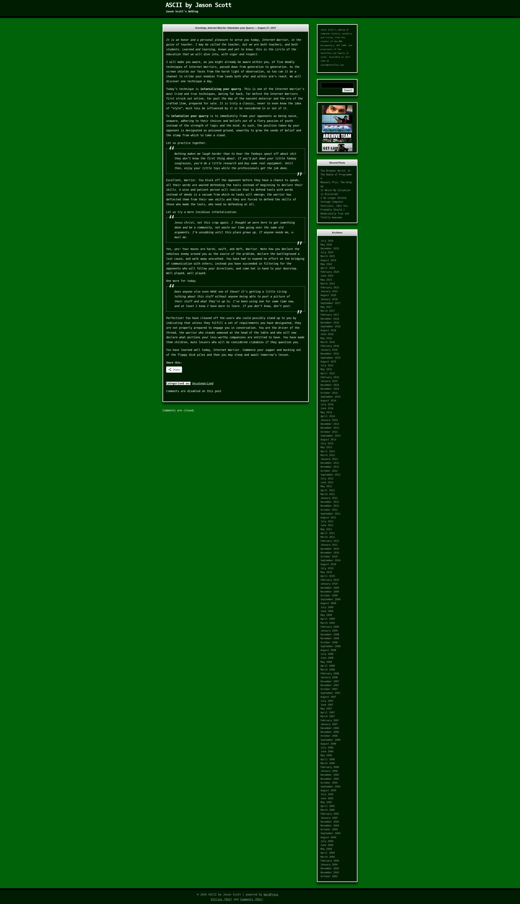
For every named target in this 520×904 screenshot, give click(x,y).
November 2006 (330, 732)
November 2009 (330, 591)
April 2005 (328, 806)
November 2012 (330, 466)
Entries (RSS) (221, 899)
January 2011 (329, 544)
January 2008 (329, 677)
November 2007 (330, 685)
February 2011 (330, 541)
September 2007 (330, 693)
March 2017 (328, 310)
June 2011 (327, 525)
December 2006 (330, 728)
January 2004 (329, 864)
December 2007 (330, 681)
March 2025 (328, 256)
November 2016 (330, 322)
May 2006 (326, 755)
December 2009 (330, 587)
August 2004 (328, 837)
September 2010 (330, 560)
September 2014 (330, 396)
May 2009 (326, 615)
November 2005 (330, 778)
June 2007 (327, 704)
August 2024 (328, 260)
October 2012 (329, 470)
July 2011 (327, 521)
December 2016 (330, 318)
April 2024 (328, 268)
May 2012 (326, 486)
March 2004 (328, 856)
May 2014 (326, 412)
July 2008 (327, 654)
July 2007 (327, 701)
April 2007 (328, 712)
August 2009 (328, 603)
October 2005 (329, 782)
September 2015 (330, 357)
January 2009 (329, 630)
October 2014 (329, 392)
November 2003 (330, 872)
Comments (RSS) (251, 899)
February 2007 (330, 720)
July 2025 (327, 252)
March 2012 (328, 494)
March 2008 (328, 669)
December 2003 (330, 868)
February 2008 (330, 673)
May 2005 (326, 802)
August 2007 (328, 696)
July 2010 (327, 568)
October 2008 (329, 642)
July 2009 (327, 607)
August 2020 (328, 295)
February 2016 (330, 346)
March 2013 (328, 455)
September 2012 (330, 474)
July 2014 (327, 404)
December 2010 (330, 548)
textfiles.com (328, 53)
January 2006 (329, 771)
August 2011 (328, 517)
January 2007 (329, 724)
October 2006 (329, 735)
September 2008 (330, 646)
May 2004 (326, 849)
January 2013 (329, 459)
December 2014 (330, 385)
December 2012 (330, 463)
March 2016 (328, 342)
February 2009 (330, 626)
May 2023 (326, 279)
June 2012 (327, 482)
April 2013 (328, 451)
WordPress (271, 894)
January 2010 (329, 583)
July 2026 (327, 240)
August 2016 (328, 330)
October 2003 (329, 876)
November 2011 (330, 505)
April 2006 (328, 759)
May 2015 (326, 369)
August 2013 (328, 439)
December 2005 (330, 774)
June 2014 (327, 408)
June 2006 (327, 751)
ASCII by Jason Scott (198, 5)
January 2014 (329, 420)
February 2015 (330, 377)
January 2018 (329, 299)
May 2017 (326, 307)
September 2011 (330, 513)
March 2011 (328, 537)
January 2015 (329, 381)
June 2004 (327, 845)
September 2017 (330, 303)
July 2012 (327, 478)
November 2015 (330, 353)
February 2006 (330, 767)
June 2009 (327, 611)
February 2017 (330, 314)
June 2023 (327, 275)
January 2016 (329, 349)
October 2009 (329, 595)
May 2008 (326, 662)
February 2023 (330, 287)
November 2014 (330, 388)
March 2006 (328, 763)
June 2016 (327, 334)
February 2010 (330, 580)
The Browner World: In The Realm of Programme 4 (336, 174)
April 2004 (328, 852)
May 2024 (326, 264)
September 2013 (330, 435)
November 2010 (330, 552)
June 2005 (327, 798)
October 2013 (329, 431)
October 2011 (329, 509)
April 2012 (328, 490)
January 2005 (329, 817)
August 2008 (328, 650)
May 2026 (326, 244)
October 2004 (329, 829)
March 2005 (328, 810)
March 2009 (328, 623)
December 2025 (330, 248)
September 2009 (330, 599)
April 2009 (328, 618)
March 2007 (328, 716)
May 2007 (326, 708)
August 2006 (328, 743)
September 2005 (330, 786)
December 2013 (330, 424)
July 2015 (327, 365)
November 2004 (330, 825)
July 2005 (327, 794)
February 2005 (330, 813)
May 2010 (326, 572)
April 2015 (328, 373)
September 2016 (330, 326)
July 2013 (327, 443)
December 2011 (330, 502)
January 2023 (329, 291)
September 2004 (330, 833)
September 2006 (330, 740)
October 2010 (329, 556)
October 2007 (329, 689)
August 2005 (328, 790)
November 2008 (330, 638)
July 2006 (327, 747)
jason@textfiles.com (332, 65)
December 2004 (330, 821)
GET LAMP (341, 45)
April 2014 (328, 416)
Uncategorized (202, 383)
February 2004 (330, 860)
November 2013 (330, 427)
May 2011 (326, 529)
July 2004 (327, 841)
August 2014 (328, 400)
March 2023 (328, 283)
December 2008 (330, 634)
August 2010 (328, 564)
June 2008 (327, 657)
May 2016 (326, 338)
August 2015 (328, 361)
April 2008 (328, 665)
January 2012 (329, 498)
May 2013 (326, 447)
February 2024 (330, 271)
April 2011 (328, 533)
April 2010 (328, 576)
